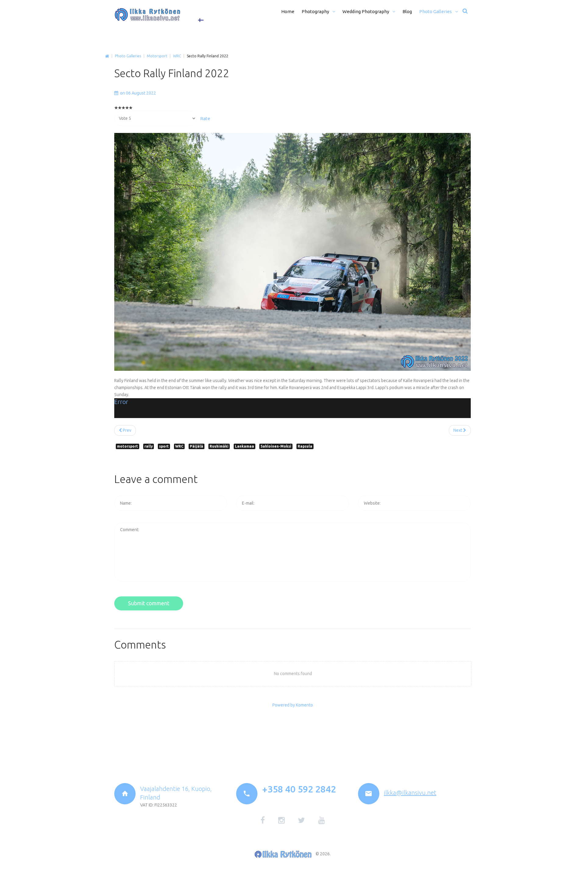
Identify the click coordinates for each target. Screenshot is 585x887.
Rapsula (305, 446)
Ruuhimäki (219, 446)
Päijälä (196, 446)
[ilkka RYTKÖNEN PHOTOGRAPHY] (147, 15)
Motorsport (157, 56)
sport (164, 446)
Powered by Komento (292, 705)
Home (107, 56)
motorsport (127, 446)
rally (148, 446)
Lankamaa (244, 446)
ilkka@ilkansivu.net (410, 792)
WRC (177, 56)
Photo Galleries (128, 56)
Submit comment (148, 603)
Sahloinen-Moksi (276, 446)
